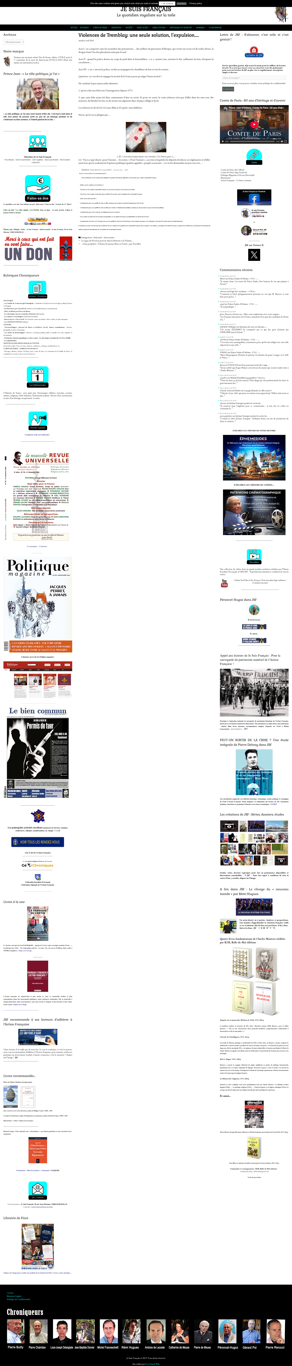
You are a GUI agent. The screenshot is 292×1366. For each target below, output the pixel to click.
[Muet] (282, 141)
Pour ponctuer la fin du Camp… (255, 365)
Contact (10, 1292)
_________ (37, 956)
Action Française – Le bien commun (236, 180)
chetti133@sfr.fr (236, 729)
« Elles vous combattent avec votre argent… (261, 314)
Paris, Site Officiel (236, 169)
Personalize (181, 3)
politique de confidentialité (274, 83)
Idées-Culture (159, 28)
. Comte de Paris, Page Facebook (233, 172)
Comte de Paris (100, 28)
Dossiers (200, 28)
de (228, 169)
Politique (84, 28)
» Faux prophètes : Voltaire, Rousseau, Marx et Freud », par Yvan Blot (111, 243)
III (264, 928)
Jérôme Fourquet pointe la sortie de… (245, 403)
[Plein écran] (285, 141)
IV (268, 928)
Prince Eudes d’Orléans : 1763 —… (244, 278)
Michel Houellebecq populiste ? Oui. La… (248, 377)
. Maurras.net (225, 177)
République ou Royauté (181, 28)
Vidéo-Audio (142, 28)
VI (274, 928)
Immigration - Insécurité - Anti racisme (97, 237)
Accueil (74, 28)
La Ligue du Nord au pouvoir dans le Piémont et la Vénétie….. (107, 240)
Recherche (217, 27)
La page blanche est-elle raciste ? (258, 390)
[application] (254, 124)
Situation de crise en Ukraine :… (253, 326)
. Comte (223, 169)
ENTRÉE (274, 804)
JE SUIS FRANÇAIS (146, 9)
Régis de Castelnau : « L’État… (242, 291)
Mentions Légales (14, 1296)
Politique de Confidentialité (18, 1299)
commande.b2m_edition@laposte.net (254, 1171)
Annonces (116, 28)
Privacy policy (195, 3)
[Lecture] (223, 141)
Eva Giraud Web (152, 1363)
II (261, 928)
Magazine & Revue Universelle (241, 175)
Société (128, 28)
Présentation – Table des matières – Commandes (33, 1170)
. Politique (224, 175)
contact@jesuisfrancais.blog (42, 1207)
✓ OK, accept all (167, 3)
